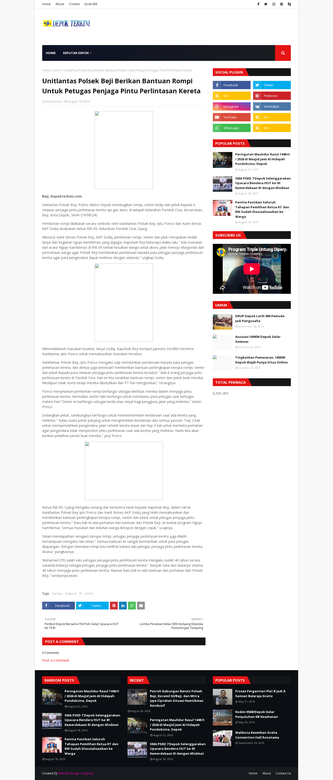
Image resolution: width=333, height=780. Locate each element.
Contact (74, 4)
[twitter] (266, 4)
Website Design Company (75, 773)
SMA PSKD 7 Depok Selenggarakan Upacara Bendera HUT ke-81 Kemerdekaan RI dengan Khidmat (263, 183)
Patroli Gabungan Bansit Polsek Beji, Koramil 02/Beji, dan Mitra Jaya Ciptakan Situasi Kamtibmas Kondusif (176, 698)
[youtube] (232, 117)
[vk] (272, 106)
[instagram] (273, 4)
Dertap (57, 593)
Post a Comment (55, 660)
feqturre (71, 593)
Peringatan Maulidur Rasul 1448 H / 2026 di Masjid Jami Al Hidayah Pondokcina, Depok (262, 159)
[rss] (232, 96)
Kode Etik (91, 4)
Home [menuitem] (51, 53)
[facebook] (258, 4)
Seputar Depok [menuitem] (76, 53)
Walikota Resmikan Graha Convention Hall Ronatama (257, 735)
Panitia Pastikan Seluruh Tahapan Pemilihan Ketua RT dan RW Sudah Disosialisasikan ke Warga (262, 209)
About (60, 4)
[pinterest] (281, 4)
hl (80, 593)
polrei (57, 70)
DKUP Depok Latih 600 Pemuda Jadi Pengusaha (259, 318)
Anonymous (54, 101)
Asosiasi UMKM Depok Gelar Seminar (258, 339)
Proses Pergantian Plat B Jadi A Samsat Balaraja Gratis (260, 693)
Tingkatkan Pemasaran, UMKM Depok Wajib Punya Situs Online (261, 359)
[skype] (289, 4)
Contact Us (283, 773)
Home (46, 4)
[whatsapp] (232, 128)
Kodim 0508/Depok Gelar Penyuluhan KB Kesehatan (256, 714)
